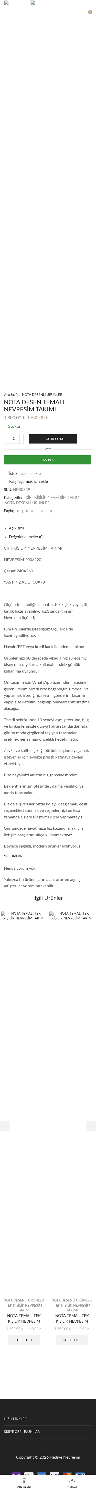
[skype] (50, 511)
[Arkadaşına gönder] (36, 511)
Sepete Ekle (54, 438)
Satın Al (49, 460)
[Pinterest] (31, 511)
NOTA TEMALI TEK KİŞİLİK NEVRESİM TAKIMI (24, 1321)
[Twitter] (18, 511)
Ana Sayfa (11, 395)
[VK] (27, 511)
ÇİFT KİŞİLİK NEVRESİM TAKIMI (52, 498)
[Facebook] (22, 511)
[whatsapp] (46, 511)
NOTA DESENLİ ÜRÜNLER (42, 395)
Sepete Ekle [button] (24, 1340)
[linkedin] (41, 511)
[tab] (16, 528)
